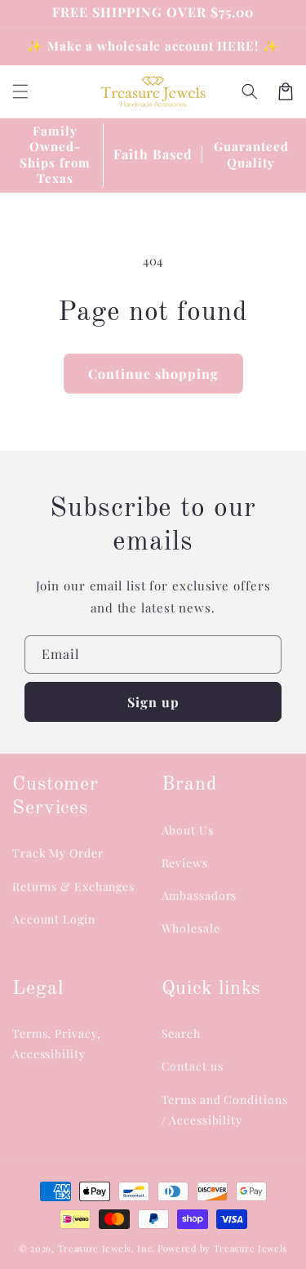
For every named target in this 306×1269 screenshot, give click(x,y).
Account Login (53, 919)
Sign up (153, 701)
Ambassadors (199, 895)
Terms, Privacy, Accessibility (56, 1044)
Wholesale (191, 928)
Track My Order (58, 853)
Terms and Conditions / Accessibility (225, 1110)
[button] (250, 91)
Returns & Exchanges (73, 886)
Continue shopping (153, 373)
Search (181, 1033)
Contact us (193, 1066)
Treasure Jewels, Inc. (107, 1248)
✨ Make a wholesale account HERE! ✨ (153, 46)
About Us (188, 830)
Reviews (185, 862)
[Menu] (20, 91)
